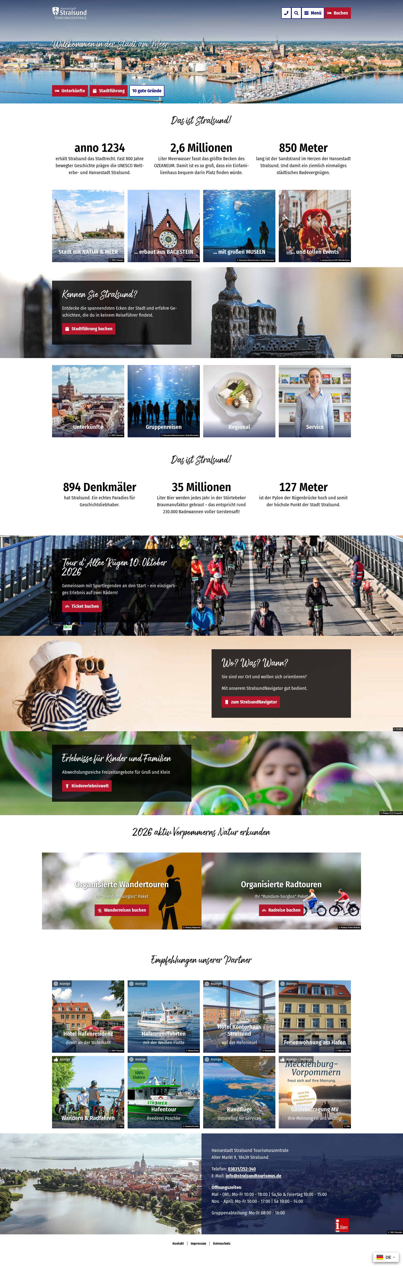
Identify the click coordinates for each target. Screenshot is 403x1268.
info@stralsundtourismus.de (253, 1176)
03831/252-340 (242, 1169)
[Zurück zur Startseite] (69, 13)
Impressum (198, 1244)
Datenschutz (221, 1244)
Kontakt (178, 1244)
